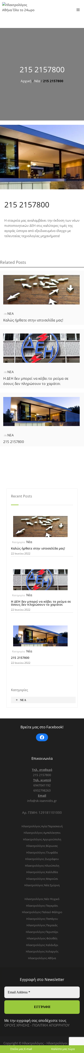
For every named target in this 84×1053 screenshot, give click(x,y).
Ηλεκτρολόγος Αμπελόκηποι (42, 833)
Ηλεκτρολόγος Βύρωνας (42, 846)
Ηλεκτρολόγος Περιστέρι (42, 932)
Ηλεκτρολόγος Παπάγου (42, 919)
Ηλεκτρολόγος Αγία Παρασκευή (42, 826)
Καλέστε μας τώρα (63, 1049)
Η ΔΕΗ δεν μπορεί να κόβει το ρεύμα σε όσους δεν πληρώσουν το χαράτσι (41, 603)
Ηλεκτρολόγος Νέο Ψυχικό (42, 899)
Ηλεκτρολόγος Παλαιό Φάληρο (42, 912)
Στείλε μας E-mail (21, 1049)
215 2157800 (42, 69)
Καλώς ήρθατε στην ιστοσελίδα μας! (33, 320)
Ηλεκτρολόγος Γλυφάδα (42, 852)
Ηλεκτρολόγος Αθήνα (42, 958)
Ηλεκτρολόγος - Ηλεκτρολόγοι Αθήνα (50, 1043)
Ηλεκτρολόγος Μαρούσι (42, 879)
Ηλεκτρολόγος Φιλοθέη (42, 938)
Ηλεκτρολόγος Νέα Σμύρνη (42, 885)
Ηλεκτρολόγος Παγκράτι (42, 906)
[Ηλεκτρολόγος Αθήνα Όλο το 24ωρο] (18, 9)
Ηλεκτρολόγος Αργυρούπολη (42, 839)
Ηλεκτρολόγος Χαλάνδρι (42, 945)
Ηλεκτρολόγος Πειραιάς (42, 925)
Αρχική (26, 81)
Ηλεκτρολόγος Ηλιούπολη (42, 866)
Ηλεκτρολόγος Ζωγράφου (42, 859)
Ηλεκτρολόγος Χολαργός (42, 951)
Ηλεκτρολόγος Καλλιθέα (42, 872)
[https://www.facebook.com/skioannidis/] (42, 737)
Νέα (37, 81)
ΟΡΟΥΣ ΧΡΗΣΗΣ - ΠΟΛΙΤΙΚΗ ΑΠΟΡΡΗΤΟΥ (37, 1025)
